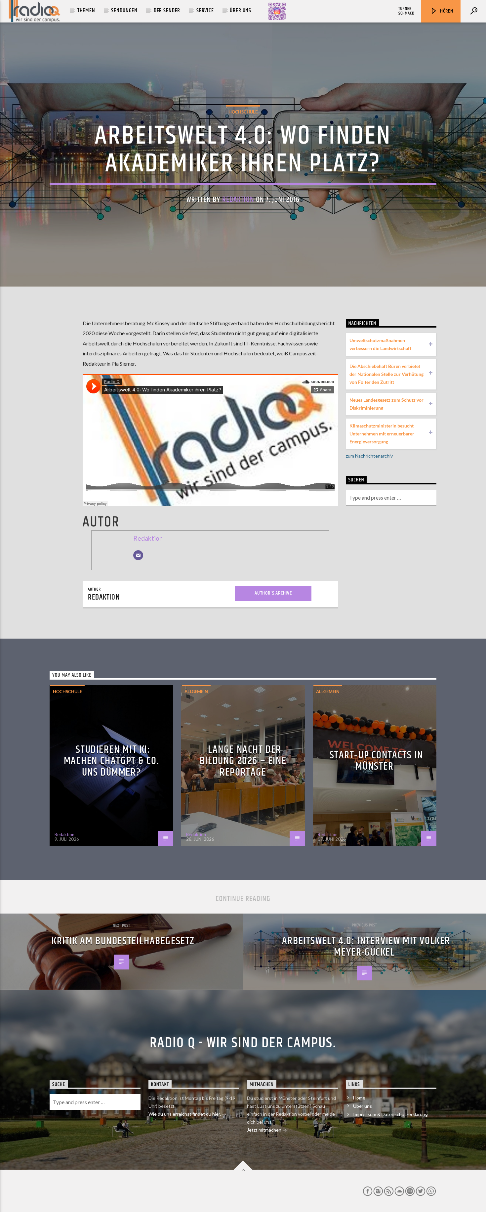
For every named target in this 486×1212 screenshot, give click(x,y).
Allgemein (196, 691)
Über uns (240, 10)
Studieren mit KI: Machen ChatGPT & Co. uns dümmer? (111, 761)
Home (359, 1097)
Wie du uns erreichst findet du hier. (185, 1114)
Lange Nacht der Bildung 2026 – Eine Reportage (243, 761)
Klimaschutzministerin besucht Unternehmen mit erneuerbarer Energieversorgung (381, 433)
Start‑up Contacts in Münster (376, 761)
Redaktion (238, 199)
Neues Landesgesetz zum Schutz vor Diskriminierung (386, 404)
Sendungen (124, 10)
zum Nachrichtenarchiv (369, 456)
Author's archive (273, 593)
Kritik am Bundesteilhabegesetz (123, 941)
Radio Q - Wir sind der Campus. (243, 1043)
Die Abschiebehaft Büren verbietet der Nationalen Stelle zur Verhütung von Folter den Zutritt (386, 374)
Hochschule (243, 111)
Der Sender (167, 10)
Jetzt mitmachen (264, 1130)
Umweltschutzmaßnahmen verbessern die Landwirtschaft (380, 344)
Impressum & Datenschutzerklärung (390, 1114)
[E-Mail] (138, 555)
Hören (446, 11)
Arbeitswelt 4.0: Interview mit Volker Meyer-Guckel (366, 947)
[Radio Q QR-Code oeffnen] (277, 11)
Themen (86, 10)
